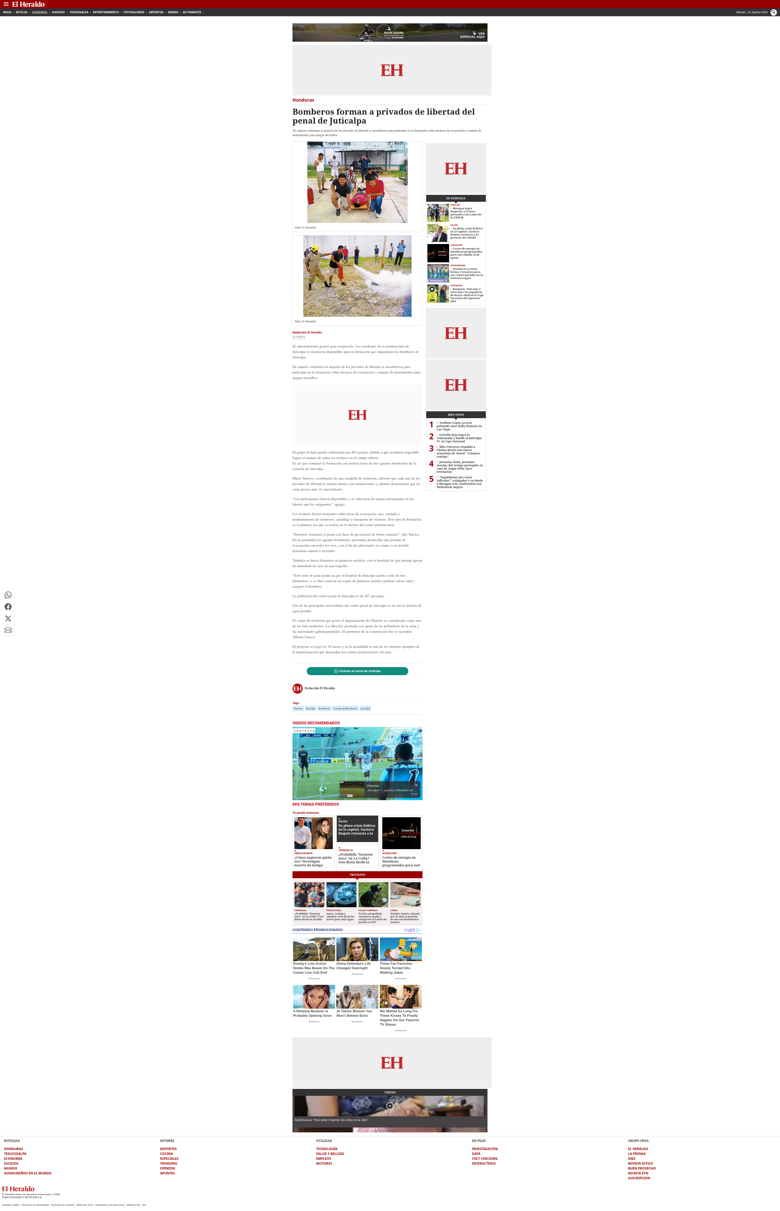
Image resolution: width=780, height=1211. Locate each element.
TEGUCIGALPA (15, 1153)
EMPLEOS (323, 1158)
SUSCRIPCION (639, 1178)
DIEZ (631, 1158)
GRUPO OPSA (638, 1140)
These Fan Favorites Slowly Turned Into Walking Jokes (396, 968)
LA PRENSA (637, 1153)
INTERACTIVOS (484, 1163)
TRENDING (168, 1163)
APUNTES (167, 1173)
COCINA (166, 1153)
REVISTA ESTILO (640, 1163)
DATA (476, 1153)
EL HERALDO (638, 1149)
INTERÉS (167, 1140)
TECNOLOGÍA (326, 1149)
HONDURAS (13, 1149)
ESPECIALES (169, 1158)
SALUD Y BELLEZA (330, 1153)
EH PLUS (479, 1140)
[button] (8, 595)
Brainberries (314, 978)
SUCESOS (11, 1163)
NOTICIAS (12, 1140)
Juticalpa (310, 708)
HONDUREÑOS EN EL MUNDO (28, 1173)
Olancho (298, 708)
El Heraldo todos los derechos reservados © (31, 1194)
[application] (357, 763)
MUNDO (10, 1168)
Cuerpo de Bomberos (345, 708)
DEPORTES (168, 1149)
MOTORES (324, 1163)
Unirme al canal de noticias (360, 671)
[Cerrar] (416, 785)
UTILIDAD (324, 1140)
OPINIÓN (167, 1168)
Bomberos (324, 708)
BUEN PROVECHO (642, 1168)
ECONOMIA (13, 1158)
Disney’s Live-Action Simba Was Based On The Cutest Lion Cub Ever (314, 968)
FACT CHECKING (485, 1158)
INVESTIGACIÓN (485, 1149)
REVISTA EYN (638, 1173)
